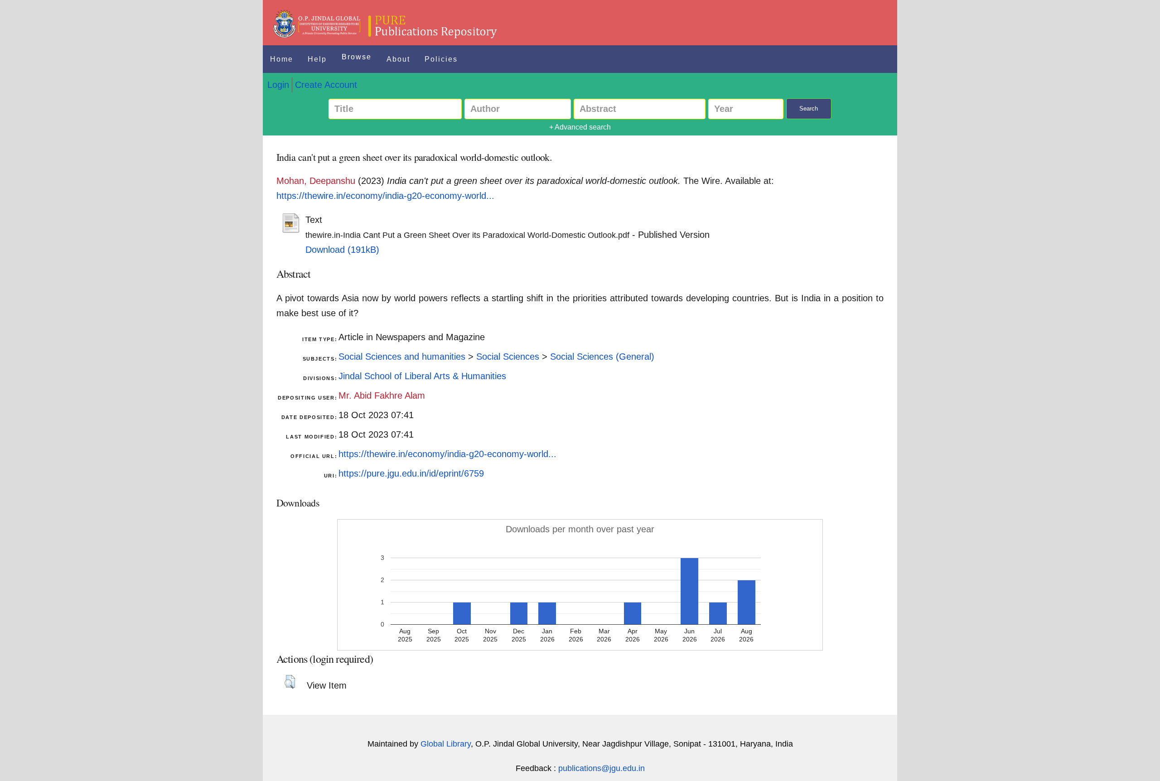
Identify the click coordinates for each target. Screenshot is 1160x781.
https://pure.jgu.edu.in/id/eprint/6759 (411, 473)
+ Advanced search (580, 127)
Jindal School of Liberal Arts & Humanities (422, 376)
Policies (441, 59)
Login (278, 85)
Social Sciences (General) (602, 357)
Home (281, 59)
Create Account (326, 85)
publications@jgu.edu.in (601, 768)
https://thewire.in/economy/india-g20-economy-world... (385, 196)
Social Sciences (507, 357)
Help (317, 59)
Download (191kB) (342, 250)
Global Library (445, 743)
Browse (357, 57)
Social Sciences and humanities (401, 357)
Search (808, 108)
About (398, 59)
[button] (290, 682)
